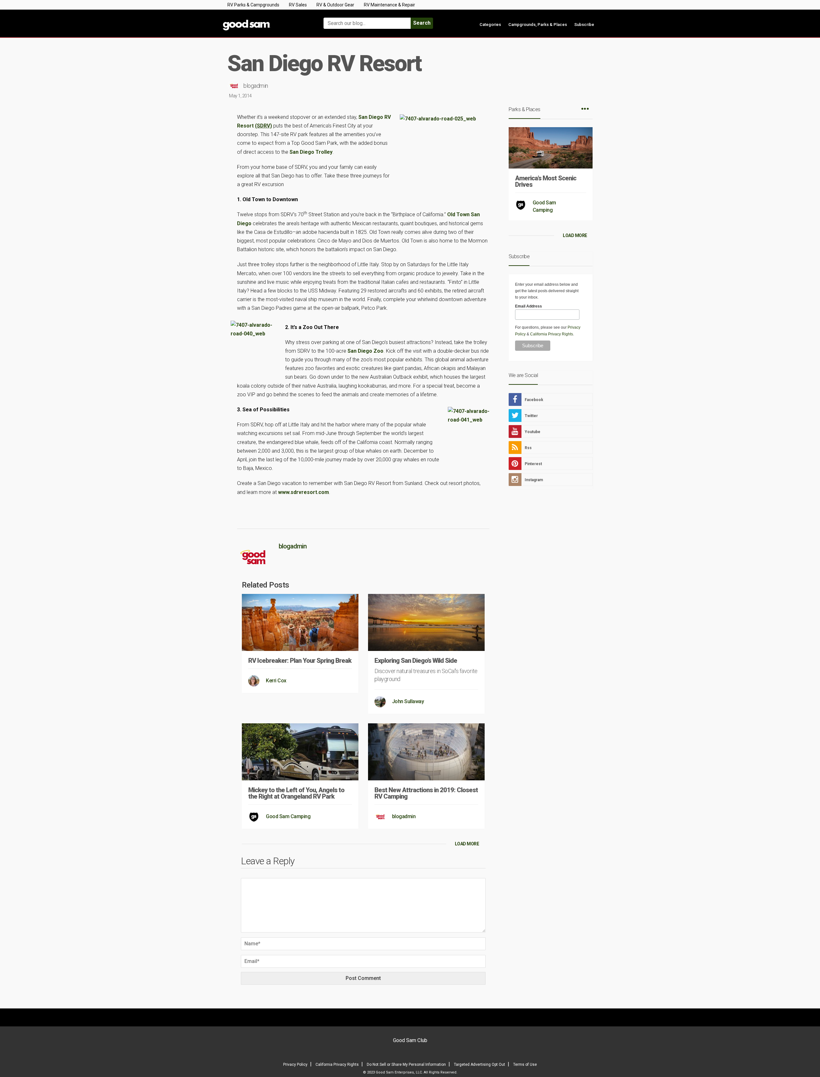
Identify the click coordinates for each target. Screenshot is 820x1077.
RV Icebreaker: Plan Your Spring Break (299, 660)
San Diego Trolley (311, 152)
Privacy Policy (295, 1064)
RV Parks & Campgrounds (253, 4)
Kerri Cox (276, 681)
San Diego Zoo (365, 351)
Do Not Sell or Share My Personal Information (406, 1064)
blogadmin (255, 85)
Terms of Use (525, 1064)
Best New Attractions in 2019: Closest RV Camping (426, 793)
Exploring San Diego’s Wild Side (415, 660)
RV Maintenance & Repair (389, 4)
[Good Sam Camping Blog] (266, 20)
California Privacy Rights (551, 334)
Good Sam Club (410, 1040)
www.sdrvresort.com (303, 492)
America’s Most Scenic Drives (545, 181)
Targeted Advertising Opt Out (479, 1064)
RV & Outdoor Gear (335, 4)
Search (421, 23)
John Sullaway (408, 701)
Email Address (528, 306)
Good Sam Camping (288, 816)
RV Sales (298, 4)
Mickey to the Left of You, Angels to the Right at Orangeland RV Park (296, 793)
